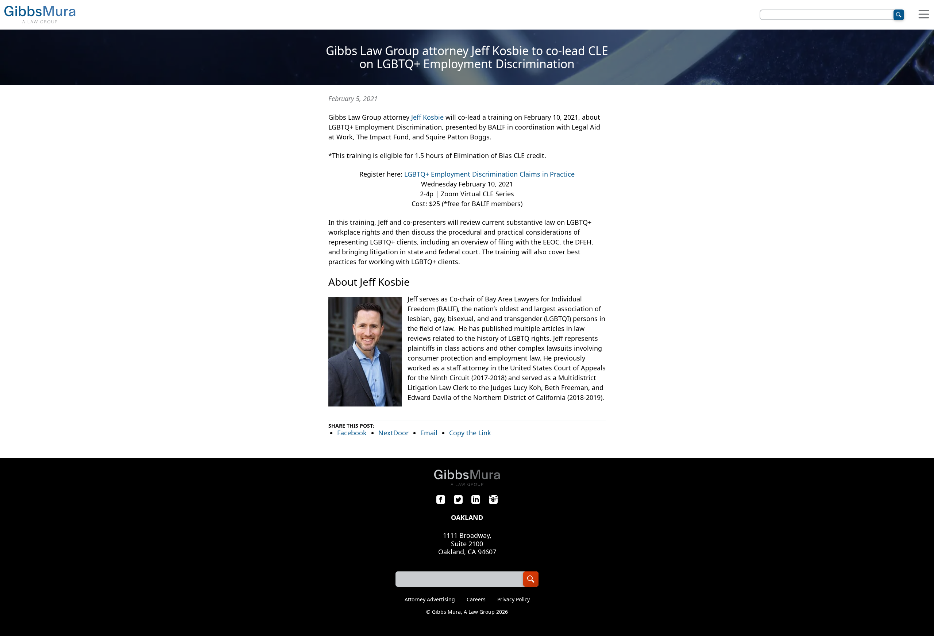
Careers (476, 599)
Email (428, 432)
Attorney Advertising (430, 599)
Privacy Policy (513, 599)
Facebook (352, 432)
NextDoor (393, 432)
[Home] (40, 15)
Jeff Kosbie (427, 117)
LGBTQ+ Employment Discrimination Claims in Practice (489, 174)
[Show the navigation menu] (924, 15)
